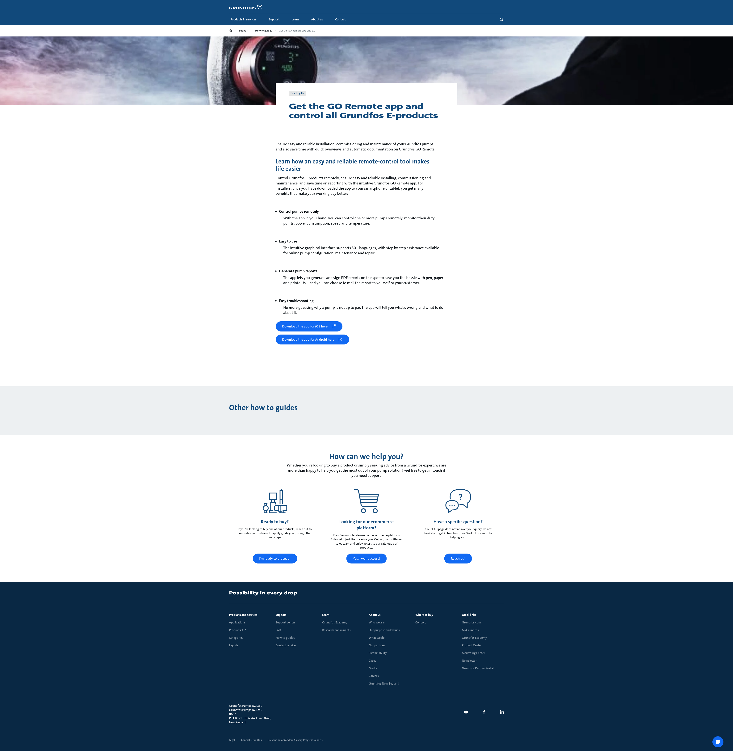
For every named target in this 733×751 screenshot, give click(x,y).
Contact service (286, 645)
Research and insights (336, 630)
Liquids (233, 645)
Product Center (472, 645)
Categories (236, 638)
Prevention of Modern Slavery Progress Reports (295, 740)
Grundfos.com (471, 622)
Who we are (376, 622)
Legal (232, 740)
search (501, 19)
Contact (420, 622)
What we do (377, 638)
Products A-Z (237, 630)
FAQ (278, 630)
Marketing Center (473, 653)
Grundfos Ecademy (334, 622)
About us (375, 615)
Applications (237, 622)
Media (373, 668)
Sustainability (378, 653)
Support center (285, 622)
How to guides (285, 638)
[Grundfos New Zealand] (230, 31)
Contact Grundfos (251, 740)
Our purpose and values (384, 630)
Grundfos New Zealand (384, 683)
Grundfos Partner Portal (478, 668)
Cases (372, 661)
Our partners (377, 645)
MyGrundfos (470, 630)
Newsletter (469, 661)
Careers (374, 676)
